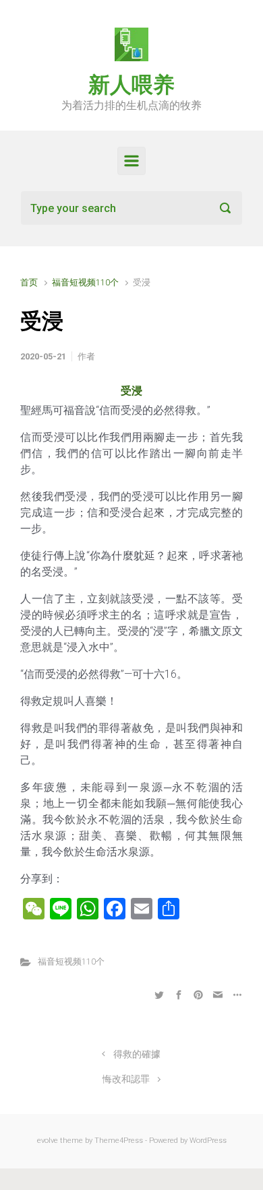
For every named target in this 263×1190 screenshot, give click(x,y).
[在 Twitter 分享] (159, 994)
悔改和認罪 (126, 1079)
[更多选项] (236, 994)
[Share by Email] (218, 994)
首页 (29, 282)
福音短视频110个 (85, 282)
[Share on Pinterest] (198, 994)
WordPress (208, 1140)
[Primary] (131, 161)
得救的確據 (136, 1054)
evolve (47, 1140)
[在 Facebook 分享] (178, 994)
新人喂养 (131, 85)
